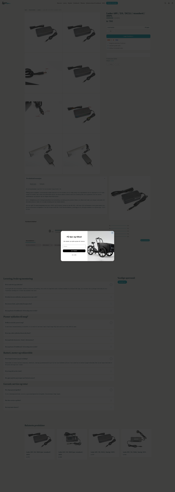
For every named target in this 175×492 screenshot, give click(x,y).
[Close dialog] (112, 233)
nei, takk (74, 254)
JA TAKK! (74, 250)
